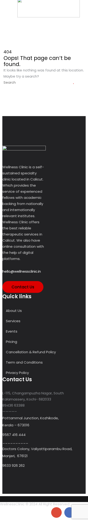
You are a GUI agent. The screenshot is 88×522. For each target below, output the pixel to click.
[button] (6, 9)
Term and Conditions (24, 362)
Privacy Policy (17, 372)
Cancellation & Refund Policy (31, 351)
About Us (14, 310)
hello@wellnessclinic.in (21, 271)
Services (13, 320)
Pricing (11, 341)
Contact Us (22, 287)
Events (11, 331)
